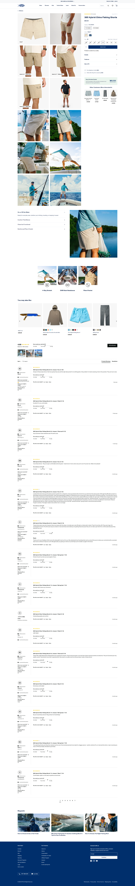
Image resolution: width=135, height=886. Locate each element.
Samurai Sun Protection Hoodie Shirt (113, 100)
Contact (19, 849)
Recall (42, 862)
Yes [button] (44, 381)
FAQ (18, 853)
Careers (43, 860)
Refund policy (87, 881)
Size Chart (110, 39)
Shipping (20, 855)
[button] (21, 353)
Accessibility (114, 881)
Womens (47, 5)
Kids (53, 5)
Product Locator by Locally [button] (91, 50)
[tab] (106, 362)
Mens (40, 5)
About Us (73, 5)
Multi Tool (20, 330)
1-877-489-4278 (24, 873)
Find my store (110, 1)
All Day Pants (105, 98)
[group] (25, 344)
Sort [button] (19, 361)
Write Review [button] (112, 345)
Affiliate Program (45, 858)
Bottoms (21, 10)
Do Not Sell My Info (45, 864)
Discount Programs (22, 860)
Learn (67, 5)
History (43, 851)
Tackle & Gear (60, 5)
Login (19, 864)
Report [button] (47, 381)
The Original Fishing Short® (74, 332)
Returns (19, 851)
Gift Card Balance (22, 862)
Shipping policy (108, 881)
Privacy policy (93, 881)
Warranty (20, 858)
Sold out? (115, 39)
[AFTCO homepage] (21, 5)
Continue (104, 857)
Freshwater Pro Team (46, 855)
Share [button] (50, 381)
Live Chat (35, 873)
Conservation (82, 5)
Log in (115, 1)
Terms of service (100, 881)
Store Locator (21, 867)
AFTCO (22, 881)
